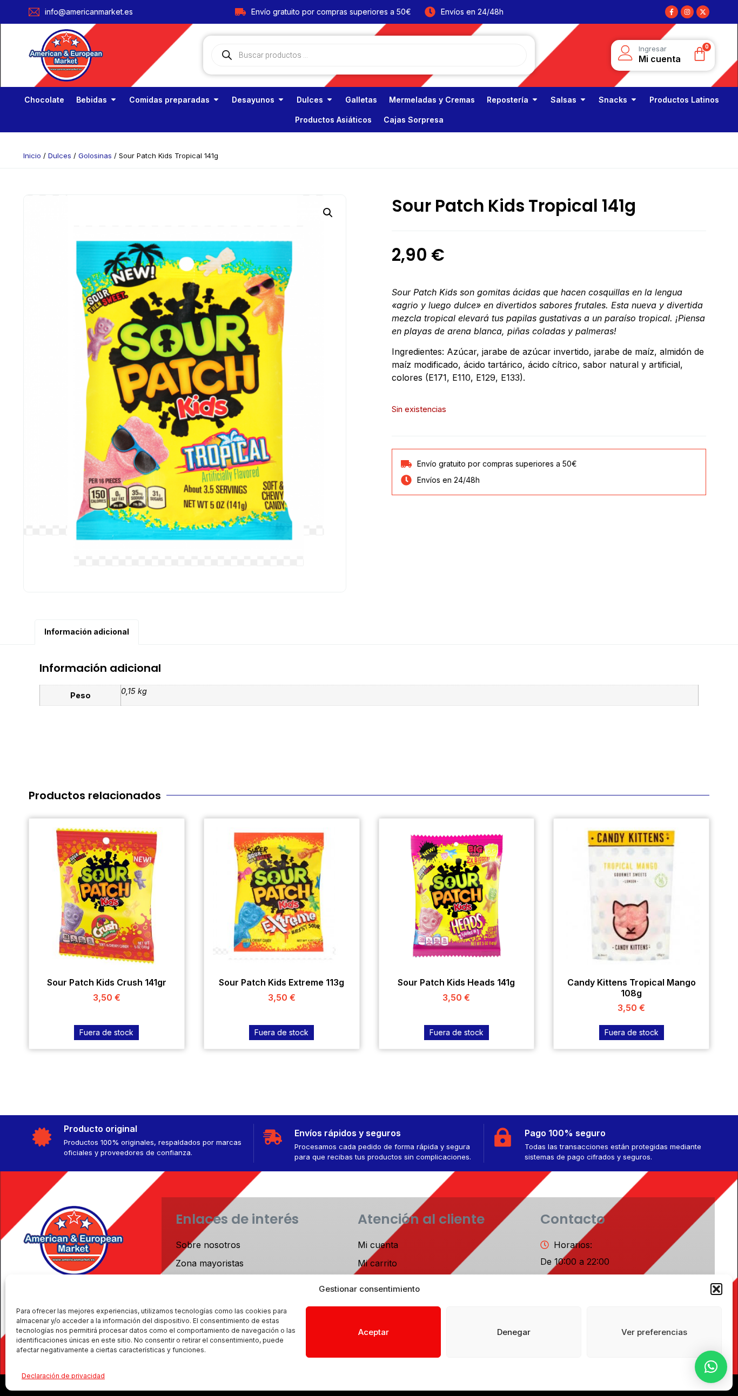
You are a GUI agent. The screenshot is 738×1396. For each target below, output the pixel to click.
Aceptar (373, 1332)
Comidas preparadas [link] (169, 99)
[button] (716, 1289)
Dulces (59, 155)
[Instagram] (687, 11)
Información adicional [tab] (86, 631)
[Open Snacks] (634, 99)
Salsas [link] (563, 99)
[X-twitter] (702, 11)
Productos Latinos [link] (684, 99)
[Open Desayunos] (281, 99)
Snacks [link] (613, 99)
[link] (44, 100)
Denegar (514, 1332)
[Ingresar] (625, 52)
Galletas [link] (361, 99)
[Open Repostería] (535, 99)
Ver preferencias (654, 1332)
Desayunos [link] (253, 99)
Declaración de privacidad (63, 1376)
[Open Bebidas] (113, 99)
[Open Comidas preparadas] (216, 99)
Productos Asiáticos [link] (333, 119)
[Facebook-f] (671, 11)
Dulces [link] (310, 99)
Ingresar (653, 48)
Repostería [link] (507, 99)
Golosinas (95, 155)
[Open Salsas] (583, 99)
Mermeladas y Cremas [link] (432, 99)
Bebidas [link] (91, 99)
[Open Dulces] (329, 99)
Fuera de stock (106, 1032)
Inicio (32, 155)
